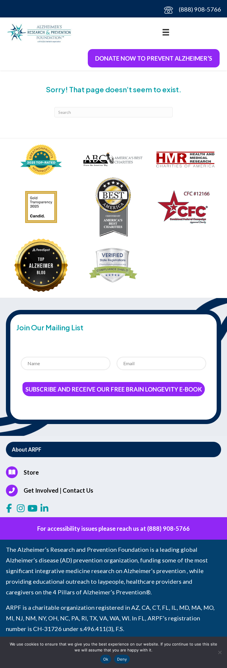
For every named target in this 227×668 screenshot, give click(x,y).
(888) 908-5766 (200, 9)
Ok (105, 659)
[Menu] (165, 31)
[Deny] (220, 652)
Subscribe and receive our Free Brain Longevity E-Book (113, 389)
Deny (122, 659)
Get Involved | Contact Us (58, 490)
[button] (113, 449)
